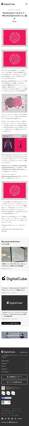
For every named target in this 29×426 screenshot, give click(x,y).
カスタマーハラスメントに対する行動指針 (9, 415)
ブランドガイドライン (5, 408)
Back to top (24, 352)
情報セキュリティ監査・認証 (7, 413)
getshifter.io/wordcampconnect (9, 176)
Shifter (14, 21)
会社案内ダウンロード (15, 376)
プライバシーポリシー (16, 408)
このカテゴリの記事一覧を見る (11, 323)
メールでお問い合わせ (15, 382)
